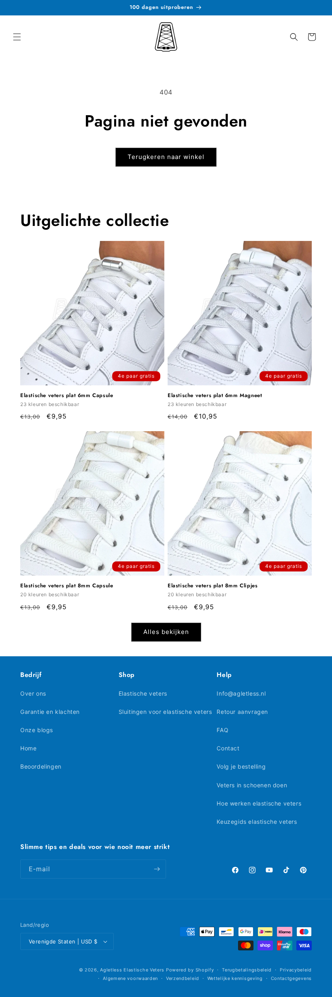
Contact (228, 748)
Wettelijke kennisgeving (235, 978)
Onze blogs (36, 729)
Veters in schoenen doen (252, 785)
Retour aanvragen (242, 711)
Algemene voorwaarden (130, 978)
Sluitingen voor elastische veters (165, 711)
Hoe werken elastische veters (259, 803)
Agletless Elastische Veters (132, 970)
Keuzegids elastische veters (257, 821)
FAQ (222, 729)
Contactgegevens (291, 978)
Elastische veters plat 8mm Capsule (66, 585)
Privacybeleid (296, 970)
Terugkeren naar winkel (166, 157)
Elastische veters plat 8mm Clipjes (213, 585)
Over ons (33, 693)
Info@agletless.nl (241, 693)
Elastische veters (143, 693)
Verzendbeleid (182, 978)
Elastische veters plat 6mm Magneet (215, 395)
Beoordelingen (41, 766)
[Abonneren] (157, 869)
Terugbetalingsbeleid (247, 970)
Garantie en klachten (50, 711)
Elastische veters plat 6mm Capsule (66, 395)
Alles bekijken (166, 632)
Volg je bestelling (241, 766)
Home (28, 748)
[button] (17, 37)
